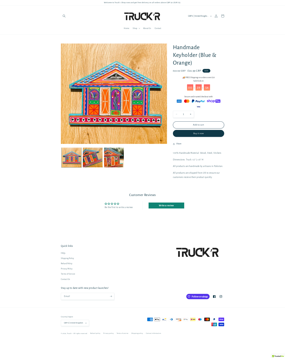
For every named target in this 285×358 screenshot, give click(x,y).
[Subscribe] (111, 296)
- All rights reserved (79, 333)
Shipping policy (137, 333)
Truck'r (69, 333)
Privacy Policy (66, 269)
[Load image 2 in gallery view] (93, 157)
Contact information (153, 333)
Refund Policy (66, 264)
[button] (64, 16)
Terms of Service (68, 274)
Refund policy (95, 333)
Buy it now (198, 133)
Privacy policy (108, 333)
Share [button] (178, 144)
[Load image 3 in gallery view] (114, 157)
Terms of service (122, 333)
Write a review (166, 205)
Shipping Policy (67, 258)
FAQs (63, 253)
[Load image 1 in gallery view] (71, 157)
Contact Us (65, 279)
